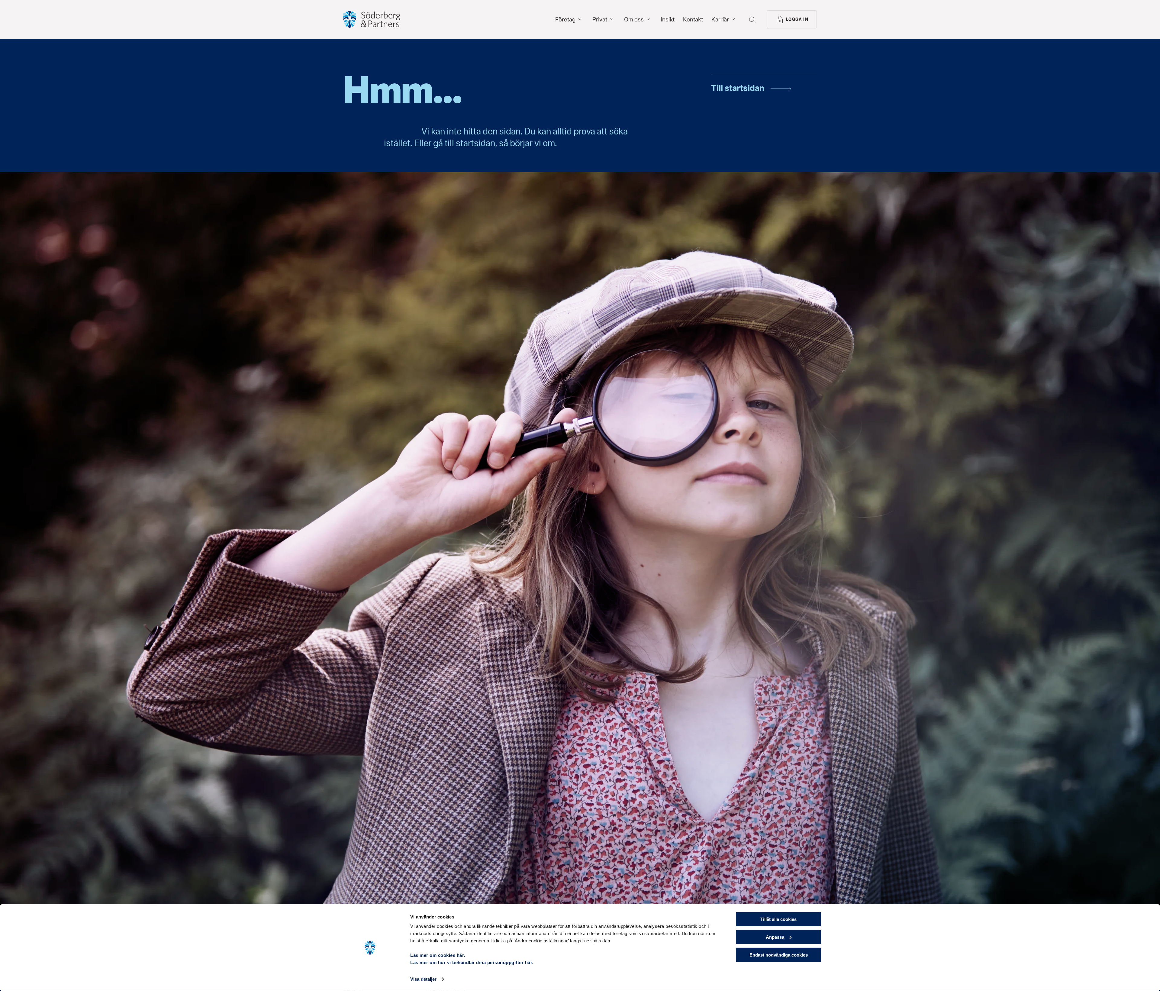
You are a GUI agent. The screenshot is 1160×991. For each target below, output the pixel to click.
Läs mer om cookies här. (437, 955)
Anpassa (775, 937)
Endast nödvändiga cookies (778, 954)
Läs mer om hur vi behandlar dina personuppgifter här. (471, 962)
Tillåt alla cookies (778, 919)
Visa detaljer (423, 979)
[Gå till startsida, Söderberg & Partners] (371, 19)
